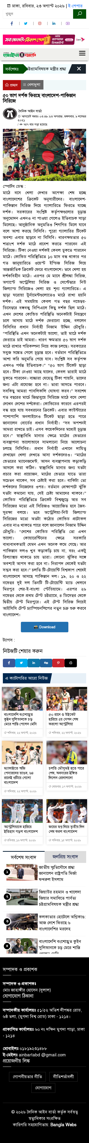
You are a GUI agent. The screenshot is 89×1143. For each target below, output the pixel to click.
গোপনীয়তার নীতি (27, 1076)
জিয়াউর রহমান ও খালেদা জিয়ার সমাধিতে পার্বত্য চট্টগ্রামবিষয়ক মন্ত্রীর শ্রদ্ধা (60, 898)
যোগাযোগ (43, 1087)
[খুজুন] (79, 14)
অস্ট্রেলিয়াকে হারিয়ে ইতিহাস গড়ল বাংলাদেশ (21, 829)
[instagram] (40, 23)
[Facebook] (9, 663)
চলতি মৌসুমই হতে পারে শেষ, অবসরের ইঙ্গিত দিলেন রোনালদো (66, 773)
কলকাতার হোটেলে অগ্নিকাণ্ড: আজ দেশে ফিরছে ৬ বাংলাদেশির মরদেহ (62, 923)
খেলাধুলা (33, 84)
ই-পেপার (75, 6)
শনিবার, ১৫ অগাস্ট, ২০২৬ (66, 840)
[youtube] (68, 23)
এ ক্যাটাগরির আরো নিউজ (26, 678)
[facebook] (12, 23)
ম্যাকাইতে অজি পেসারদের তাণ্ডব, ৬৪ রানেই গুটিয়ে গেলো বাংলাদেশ (19, 775)
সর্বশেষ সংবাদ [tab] (23, 858)
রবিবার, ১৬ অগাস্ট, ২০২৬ (21, 840)
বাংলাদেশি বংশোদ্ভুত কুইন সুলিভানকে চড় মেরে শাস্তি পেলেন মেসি (20, 719)
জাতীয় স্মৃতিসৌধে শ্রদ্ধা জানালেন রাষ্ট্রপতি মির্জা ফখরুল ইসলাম (58, 873)
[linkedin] (54, 23)
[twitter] (26, 23)
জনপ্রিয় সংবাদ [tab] (65, 857)
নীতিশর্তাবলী (63, 1076)
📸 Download (44, 627)
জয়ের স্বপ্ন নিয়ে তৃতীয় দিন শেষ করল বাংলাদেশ (66, 829)
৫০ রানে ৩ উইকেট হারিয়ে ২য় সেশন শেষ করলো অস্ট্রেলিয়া (63, 719)
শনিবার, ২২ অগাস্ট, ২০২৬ (21, 733)
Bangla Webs (63, 1124)
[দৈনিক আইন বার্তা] (19, 54)
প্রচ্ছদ (13, 85)
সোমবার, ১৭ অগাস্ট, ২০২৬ (66, 786)
